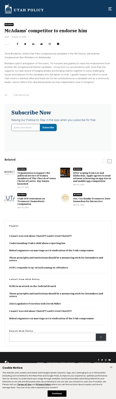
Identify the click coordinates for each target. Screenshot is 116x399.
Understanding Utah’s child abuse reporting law (37, 243)
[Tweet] (25, 44)
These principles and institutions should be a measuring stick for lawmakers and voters (56, 259)
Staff (7, 37)
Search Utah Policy (21, 331)
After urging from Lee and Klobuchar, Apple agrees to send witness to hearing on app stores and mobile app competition (92, 177)
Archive (9, 24)
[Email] (50, 44)
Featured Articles (22, 95)
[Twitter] (102, 360)
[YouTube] (109, 360)
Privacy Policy (43, 384)
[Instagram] (106, 360)
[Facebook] (98, 360)
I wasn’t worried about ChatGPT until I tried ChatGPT (40, 236)
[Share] (17, 44)
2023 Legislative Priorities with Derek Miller (35, 303)
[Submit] (41, 44)
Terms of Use (24, 384)
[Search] (101, 337)
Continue (57, 393)
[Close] (111, 367)
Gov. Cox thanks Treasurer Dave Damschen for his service (91, 200)
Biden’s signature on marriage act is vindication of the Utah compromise (51, 250)
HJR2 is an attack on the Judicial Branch (32, 286)
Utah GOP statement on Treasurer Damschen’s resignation (31, 201)
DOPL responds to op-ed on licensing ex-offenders (38, 267)
